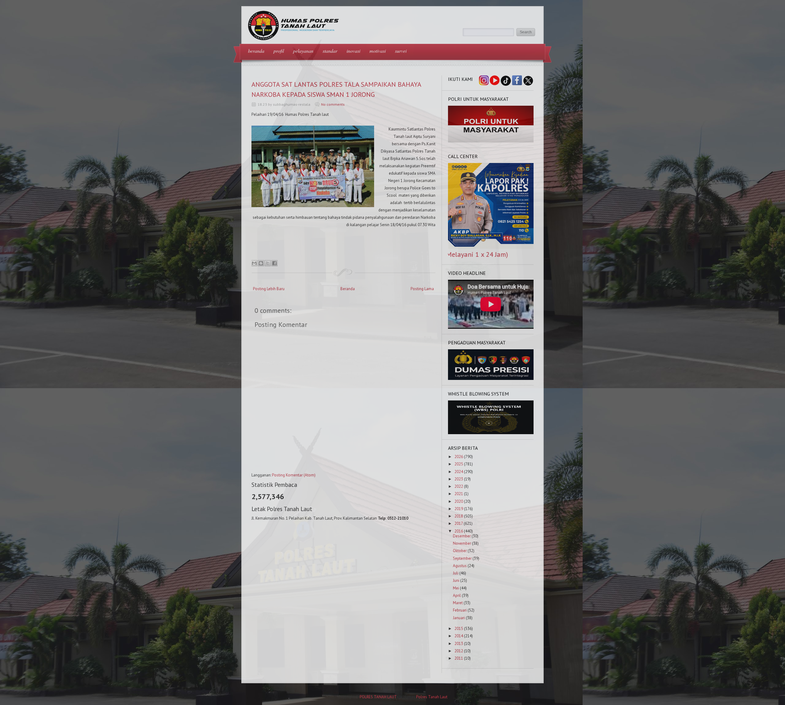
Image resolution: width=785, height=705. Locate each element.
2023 (458, 479)
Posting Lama (422, 288)
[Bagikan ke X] (268, 263)
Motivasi (378, 50)
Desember (462, 536)
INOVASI (353, 50)
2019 (458, 508)
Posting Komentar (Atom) (294, 475)
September (462, 558)
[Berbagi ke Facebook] (274, 263)
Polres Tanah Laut (431, 696)
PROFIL (279, 50)
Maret (458, 602)
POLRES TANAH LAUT (378, 696)
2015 (458, 628)
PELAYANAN (303, 50)
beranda (256, 50)
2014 (458, 636)
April (457, 595)
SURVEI (401, 50)
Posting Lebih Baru (269, 288)
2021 (458, 493)
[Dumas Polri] (491, 141)
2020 (458, 501)
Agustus (460, 565)
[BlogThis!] (261, 263)
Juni (456, 580)
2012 (458, 651)
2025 (458, 464)
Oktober (460, 550)
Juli (455, 573)
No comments (333, 104)
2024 (458, 471)
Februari (460, 610)
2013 (458, 643)
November (462, 543)
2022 (458, 486)
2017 (458, 523)
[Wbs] (491, 432)
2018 (458, 516)
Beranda (347, 288)
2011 (458, 658)
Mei (456, 588)
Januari (459, 617)
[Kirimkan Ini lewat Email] (254, 263)
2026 (458, 456)
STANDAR (330, 50)
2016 (458, 531)
